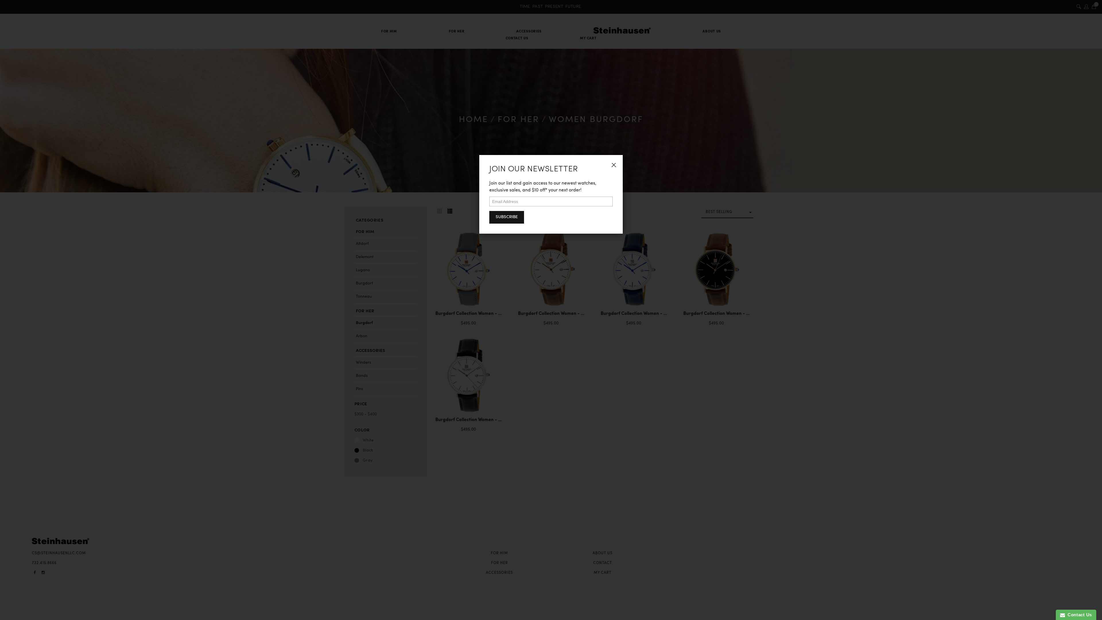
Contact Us (1078, 614)
